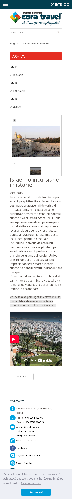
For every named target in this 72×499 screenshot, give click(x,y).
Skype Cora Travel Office (29, 455)
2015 (14, 82)
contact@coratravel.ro (27, 426)
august (17, 106)
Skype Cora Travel (25, 462)
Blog (12, 43)
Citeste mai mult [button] (31, 483)
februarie (19, 90)
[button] (60, 4)
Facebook (22, 447)
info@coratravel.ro (26, 435)
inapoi (21, 376)
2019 (14, 98)
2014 (14, 66)
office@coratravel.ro (26, 431)
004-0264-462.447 (34, 417)
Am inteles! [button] (36, 492)
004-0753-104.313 (35, 422)
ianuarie (18, 74)
